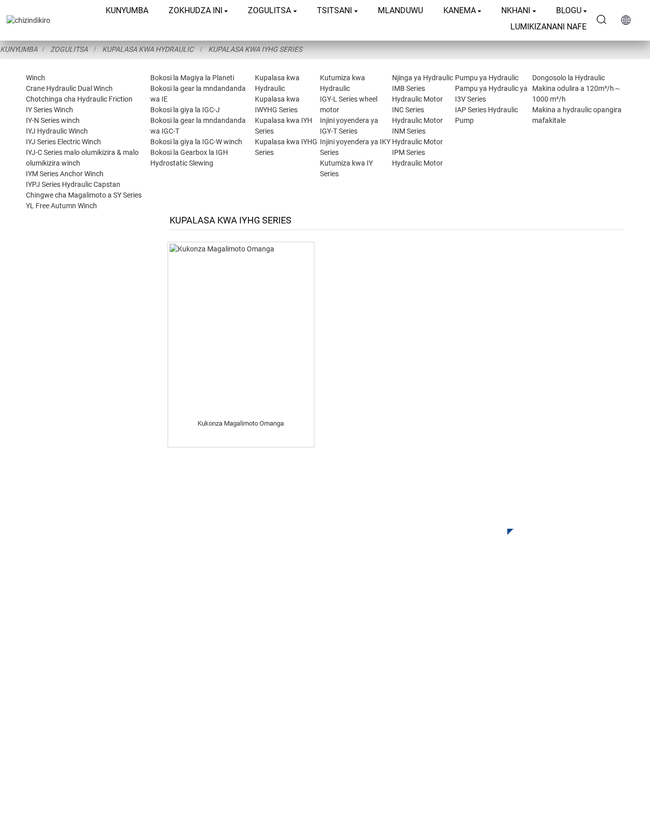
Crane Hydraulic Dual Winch (69, 88)
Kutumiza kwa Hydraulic (246, 681)
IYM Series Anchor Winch (65, 174)
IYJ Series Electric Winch (63, 142)
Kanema (459, 10)
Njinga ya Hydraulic (422, 78)
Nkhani (515, 10)
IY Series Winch (49, 110)
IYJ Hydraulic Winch (57, 131)
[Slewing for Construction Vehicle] (241, 327)
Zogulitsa (269, 10)
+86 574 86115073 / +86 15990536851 (490, 648)
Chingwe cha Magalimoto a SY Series (84, 195)
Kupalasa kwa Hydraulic (147, 49)
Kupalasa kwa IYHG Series (255, 49)
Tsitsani (334, 10)
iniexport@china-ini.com (464, 668)
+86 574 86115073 (457, 710)
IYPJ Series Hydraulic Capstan (73, 184)
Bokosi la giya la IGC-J (185, 110)
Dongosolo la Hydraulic (568, 78)
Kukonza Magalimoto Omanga (241, 423)
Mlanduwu (400, 10)
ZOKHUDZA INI (195, 10)
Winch (35, 78)
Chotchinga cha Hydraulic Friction (79, 99)
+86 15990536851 (463, 731)
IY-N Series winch (53, 120)
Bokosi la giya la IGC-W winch (196, 142)
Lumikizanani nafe (548, 26)
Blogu (568, 10)
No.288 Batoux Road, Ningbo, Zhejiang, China (517, 689)
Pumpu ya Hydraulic (486, 78)
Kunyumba (127, 10)
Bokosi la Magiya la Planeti (192, 78)
